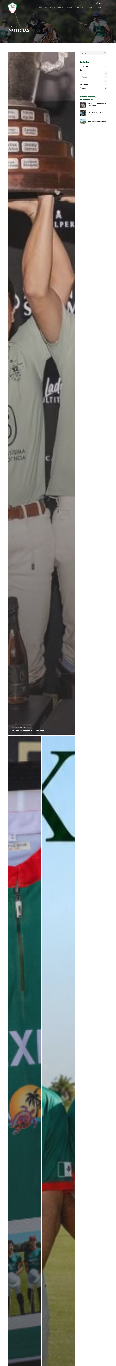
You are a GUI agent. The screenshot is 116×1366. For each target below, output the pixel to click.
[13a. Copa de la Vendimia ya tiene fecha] (41, 393)
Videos (84, 77)
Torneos (83, 88)
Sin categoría (85, 84)
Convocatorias (15, 727)
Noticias (22, 727)
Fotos (84, 73)
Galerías (83, 70)
